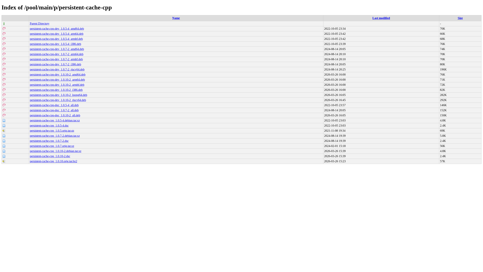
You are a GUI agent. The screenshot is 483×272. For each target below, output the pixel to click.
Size (460, 18)
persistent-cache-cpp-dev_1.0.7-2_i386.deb (55, 64)
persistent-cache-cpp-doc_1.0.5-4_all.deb (54, 105)
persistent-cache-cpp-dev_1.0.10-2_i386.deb (56, 89)
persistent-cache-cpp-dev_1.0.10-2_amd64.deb (57, 74)
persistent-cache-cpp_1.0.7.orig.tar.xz (52, 146)
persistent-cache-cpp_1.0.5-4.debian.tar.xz (55, 120)
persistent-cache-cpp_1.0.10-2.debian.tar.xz (55, 151)
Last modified (381, 18)
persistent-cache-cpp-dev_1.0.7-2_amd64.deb (57, 49)
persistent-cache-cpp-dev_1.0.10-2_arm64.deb (57, 79)
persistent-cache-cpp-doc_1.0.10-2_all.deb (55, 115)
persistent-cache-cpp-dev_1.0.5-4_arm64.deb (56, 33)
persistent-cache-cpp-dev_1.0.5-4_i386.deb (55, 44)
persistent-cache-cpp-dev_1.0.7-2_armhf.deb (56, 59)
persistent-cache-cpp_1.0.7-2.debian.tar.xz (55, 135)
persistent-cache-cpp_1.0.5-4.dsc (49, 125)
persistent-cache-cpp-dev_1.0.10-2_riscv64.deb (58, 100)
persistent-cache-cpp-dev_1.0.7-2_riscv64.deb (57, 69)
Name (176, 18)
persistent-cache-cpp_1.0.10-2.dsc (50, 156)
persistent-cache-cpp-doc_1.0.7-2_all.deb (54, 110)
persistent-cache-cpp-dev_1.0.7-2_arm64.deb (56, 54)
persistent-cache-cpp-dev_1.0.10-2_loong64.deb (58, 95)
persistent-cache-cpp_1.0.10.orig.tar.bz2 (53, 161)
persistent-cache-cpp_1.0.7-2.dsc (49, 140)
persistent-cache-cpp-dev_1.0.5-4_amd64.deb (57, 28)
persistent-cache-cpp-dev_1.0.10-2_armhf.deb (57, 84)
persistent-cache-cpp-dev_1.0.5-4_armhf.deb (56, 38)
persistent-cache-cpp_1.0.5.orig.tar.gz (52, 130)
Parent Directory (39, 23)
